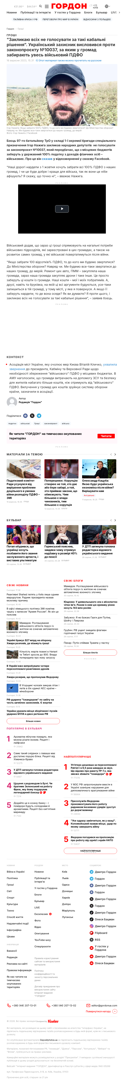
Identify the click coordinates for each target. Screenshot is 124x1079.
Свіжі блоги (73, 580)
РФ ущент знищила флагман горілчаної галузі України (85, 632)
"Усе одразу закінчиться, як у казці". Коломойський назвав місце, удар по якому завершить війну (93, 823)
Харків (66, 897)
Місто (65, 865)
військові (25, 423)
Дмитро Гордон (105, 871)
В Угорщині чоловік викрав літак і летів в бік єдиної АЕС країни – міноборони (39, 688)
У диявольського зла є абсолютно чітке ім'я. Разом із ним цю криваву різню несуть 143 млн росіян (90, 604)
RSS (97, 939)
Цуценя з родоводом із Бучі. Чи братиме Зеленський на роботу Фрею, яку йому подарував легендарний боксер (33, 788)
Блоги (88, 12)
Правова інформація (19, 970)
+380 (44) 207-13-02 (64, 1005)
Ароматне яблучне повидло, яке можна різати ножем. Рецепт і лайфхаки (33, 739)
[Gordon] (69, 6)
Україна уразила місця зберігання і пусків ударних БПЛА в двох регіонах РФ (32, 712)
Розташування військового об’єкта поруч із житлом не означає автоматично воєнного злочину (86, 589)
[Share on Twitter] (32, 415)
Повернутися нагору (98, 1011)
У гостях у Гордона (67, 12)
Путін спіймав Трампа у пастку (87, 642)
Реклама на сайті (17, 963)
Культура (12, 904)
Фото (37, 920)
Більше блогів (90, 652)
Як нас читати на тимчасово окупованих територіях (17, 982)
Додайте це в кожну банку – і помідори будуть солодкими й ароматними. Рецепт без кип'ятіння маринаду (34, 807)
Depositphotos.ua (48, 1040)
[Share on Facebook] (25, 415)
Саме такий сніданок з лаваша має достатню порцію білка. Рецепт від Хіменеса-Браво (34, 756)
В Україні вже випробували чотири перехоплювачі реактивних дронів (28, 667)
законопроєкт (50, 423)
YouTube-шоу (42, 939)
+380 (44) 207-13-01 (24, 1005)
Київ (64, 871)
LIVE (37, 907)
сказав (47, 159)
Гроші (21, 28)
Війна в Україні (15, 871)
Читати (106, 436)
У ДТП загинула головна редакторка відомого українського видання (98, 550)
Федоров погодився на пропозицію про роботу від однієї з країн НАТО (92, 839)
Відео (37, 926)
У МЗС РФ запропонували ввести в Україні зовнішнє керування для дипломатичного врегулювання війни (93, 787)
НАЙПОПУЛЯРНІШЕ (77, 756)
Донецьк (67, 891)
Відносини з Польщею (97, 19)
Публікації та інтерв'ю (36, 12)
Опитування (41, 933)
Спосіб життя (15, 917)
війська (65, 423)
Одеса (65, 884)
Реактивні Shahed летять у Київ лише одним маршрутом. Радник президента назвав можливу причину (33, 597)
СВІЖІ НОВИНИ (17, 585)
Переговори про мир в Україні (60, 19)
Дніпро (66, 904)
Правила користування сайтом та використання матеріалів (47, 961)
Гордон (10, 28)
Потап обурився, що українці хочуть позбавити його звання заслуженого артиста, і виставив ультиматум (22, 553)
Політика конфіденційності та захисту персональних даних (46, 975)
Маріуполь (68, 910)
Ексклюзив (41, 914)
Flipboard (101, 933)
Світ (9, 891)
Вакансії (12, 950)
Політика (12, 878)
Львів (65, 878)
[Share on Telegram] (39, 415)
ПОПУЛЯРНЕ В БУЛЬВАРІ (24, 728)
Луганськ (67, 917)
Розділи (38, 865)
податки (12, 423)
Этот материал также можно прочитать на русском (70, 60)
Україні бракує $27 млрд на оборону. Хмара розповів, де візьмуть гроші (29, 642)
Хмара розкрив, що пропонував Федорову (33, 676)
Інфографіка (14, 929)
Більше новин (33, 721)
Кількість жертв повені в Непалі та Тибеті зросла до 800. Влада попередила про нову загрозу (38, 654)
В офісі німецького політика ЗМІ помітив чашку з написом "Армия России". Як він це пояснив (33, 611)
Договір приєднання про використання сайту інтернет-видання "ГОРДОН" (47, 991)
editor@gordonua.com (104, 1005)
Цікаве (11, 936)
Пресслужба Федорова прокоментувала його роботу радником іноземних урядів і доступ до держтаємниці (93, 805)
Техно (10, 910)
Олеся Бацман (104, 919)
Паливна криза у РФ (25, 19)
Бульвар (101, 12)
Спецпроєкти (42, 946)
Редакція (12, 957)
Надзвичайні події (18, 923)
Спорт (10, 897)
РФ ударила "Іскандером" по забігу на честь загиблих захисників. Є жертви (30, 701)
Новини (12, 12)
